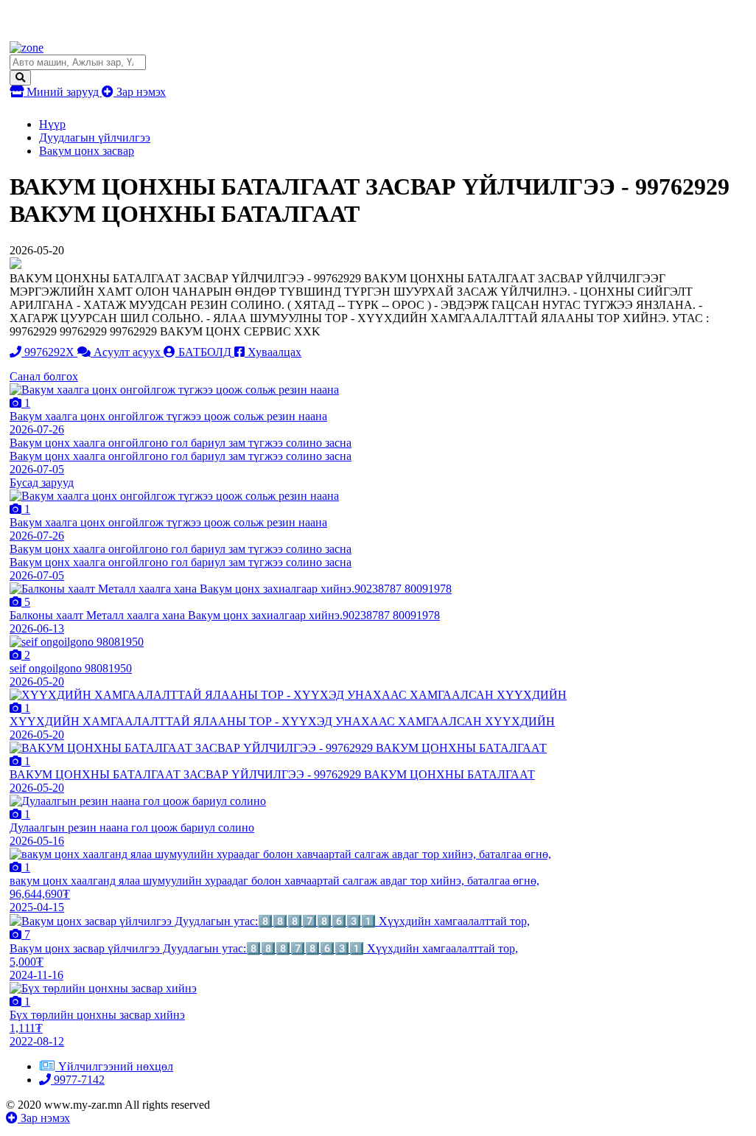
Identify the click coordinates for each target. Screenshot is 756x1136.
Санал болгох (44, 376)
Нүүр (52, 124)
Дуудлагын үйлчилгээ (94, 137)
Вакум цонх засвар (86, 150)
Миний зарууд (63, 92)
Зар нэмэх (139, 92)
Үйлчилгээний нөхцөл (115, 1066)
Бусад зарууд (42, 482)
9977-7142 (78, 1079)
